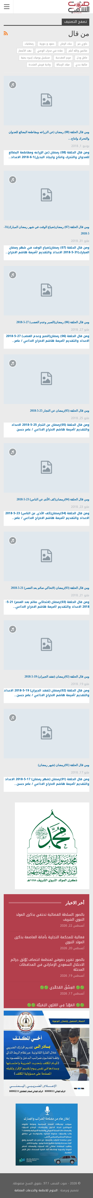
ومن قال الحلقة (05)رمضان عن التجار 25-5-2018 (59, 410)
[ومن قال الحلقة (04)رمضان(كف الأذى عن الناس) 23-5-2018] (46, 468)
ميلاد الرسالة (63, 64)
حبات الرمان (66, 43)
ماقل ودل (82, 57)
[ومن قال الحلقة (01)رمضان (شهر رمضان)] (46, 733)
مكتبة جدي (81, 64)
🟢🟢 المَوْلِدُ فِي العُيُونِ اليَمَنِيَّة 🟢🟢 (55, 1005)
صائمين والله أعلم (77, 50)
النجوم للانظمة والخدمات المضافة (36, 1190)
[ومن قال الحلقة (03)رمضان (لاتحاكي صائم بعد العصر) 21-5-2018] (46, 556)
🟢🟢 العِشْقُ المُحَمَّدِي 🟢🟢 (62, 987)
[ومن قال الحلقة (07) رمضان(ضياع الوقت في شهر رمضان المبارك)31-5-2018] (46, 195)
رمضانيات (29, 43)
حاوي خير (82, 43)
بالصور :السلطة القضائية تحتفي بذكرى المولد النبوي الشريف (50, 917)
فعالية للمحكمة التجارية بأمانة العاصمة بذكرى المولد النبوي (49, 939)
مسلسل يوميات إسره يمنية (35, 57)
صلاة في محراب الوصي (50, 50)
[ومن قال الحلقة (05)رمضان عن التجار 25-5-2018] (46, 379)
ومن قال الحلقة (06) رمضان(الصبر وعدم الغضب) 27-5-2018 (52, 322)
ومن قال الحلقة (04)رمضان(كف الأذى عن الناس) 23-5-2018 (53, 499)
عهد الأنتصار (25, 50)
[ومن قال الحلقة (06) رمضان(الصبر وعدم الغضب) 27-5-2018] (46, 290)
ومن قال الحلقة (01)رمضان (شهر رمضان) (63, 765)
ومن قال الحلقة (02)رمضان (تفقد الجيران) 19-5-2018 (57, 676)
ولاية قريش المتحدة (40, 64)
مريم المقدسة (63, 57)
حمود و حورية (46, 43)
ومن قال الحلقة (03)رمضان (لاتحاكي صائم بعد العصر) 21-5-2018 (50, 588)
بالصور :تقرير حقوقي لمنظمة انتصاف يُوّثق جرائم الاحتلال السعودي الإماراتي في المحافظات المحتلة (47, 964)
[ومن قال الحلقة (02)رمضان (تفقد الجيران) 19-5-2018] (46, 645)
